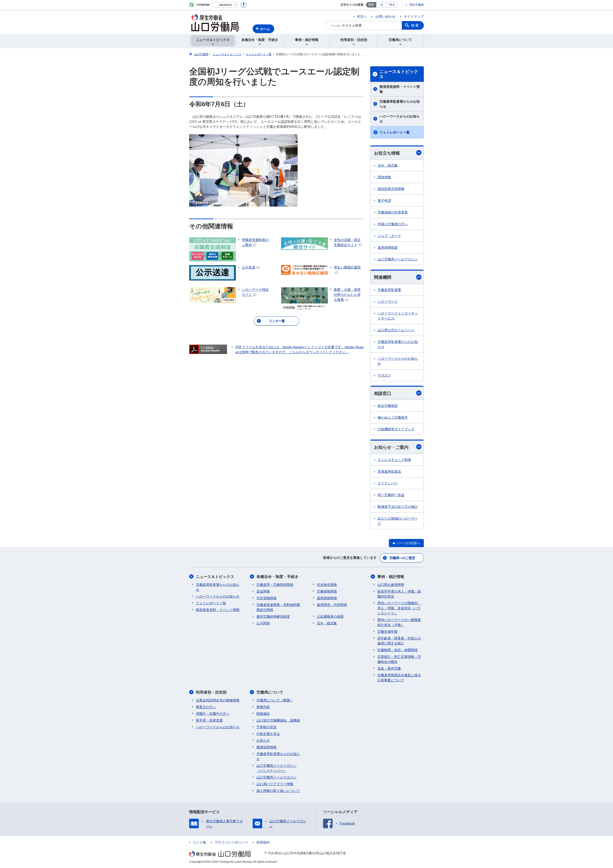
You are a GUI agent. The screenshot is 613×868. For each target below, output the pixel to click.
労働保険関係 (327, 591)
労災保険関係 (266, 598)
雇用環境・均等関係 (332, 605)
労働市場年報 (387, 631)
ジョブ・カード (389, 236)
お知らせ (263, 740)
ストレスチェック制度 (394, 460)
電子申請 (384, 200)
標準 (371, 4)
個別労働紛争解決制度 (273, 616)
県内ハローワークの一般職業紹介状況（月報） (399, 622)
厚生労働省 (416, 4)
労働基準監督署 (389, 290)
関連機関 (382, 277)
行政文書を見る (268, 734)
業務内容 (263, 707)
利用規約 (263, 842)
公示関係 (263, 623)
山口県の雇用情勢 (390, 585)
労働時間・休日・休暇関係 (397, 650)
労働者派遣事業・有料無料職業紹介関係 (278, 607)
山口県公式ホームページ (396, 330)
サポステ (384, 375)
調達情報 (384, 177)
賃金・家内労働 (389, 668)
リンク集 (199, 842)
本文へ (362, 16)
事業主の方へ (206, 707)
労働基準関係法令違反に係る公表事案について (399, 677)
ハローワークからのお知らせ (400, 118)
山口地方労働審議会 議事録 (278, 720)
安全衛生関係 (327, 585)
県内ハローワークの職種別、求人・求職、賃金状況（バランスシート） (399, 608)
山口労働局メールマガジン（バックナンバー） (276, 768)
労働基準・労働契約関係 (274, 585)
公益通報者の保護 (330, 616)
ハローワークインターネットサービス (398, 315)
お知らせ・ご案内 (391, 447)
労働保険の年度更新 (393, 212)
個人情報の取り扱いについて (278, 791)
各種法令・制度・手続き (277, 577)
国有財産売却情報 (391, 189)
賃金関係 (263, 591)
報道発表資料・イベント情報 (400, 89)
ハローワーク (388, 301)
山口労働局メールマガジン (398, 259)
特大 (392, 4)
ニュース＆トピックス (398, 74)
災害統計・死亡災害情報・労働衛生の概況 (399, 659)
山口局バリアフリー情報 (274, 784)
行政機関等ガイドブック (396, 429)
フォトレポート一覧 (395, 132)
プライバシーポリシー (231, 842)
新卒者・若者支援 (209, 720)
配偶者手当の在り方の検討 (398, 507)
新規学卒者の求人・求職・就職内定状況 (399, 593)
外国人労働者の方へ (393, 224)
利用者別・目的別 (211, 692)
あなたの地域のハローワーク (398, 520)
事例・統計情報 (390, 577)
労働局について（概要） (274, 700)
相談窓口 (382, 393)
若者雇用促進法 (389, 471)
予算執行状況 (266, 727)
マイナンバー (388, 483)
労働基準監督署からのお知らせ (400, 104)
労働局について (269, 692)
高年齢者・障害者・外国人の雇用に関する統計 (399, 640)
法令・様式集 (388, 165)
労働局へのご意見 (402, 558)
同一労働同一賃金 (391, 495)
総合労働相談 (388, 406)
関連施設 (263, 714)
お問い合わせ (385, 16)
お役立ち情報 (387, 153)
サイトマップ (414, 16)
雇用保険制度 (388, 247)
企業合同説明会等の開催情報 (217, 700)
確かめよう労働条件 (393, 417)
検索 (415, 25)
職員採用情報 (266, 747)
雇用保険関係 (327, 598)
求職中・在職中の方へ (212, 714)
